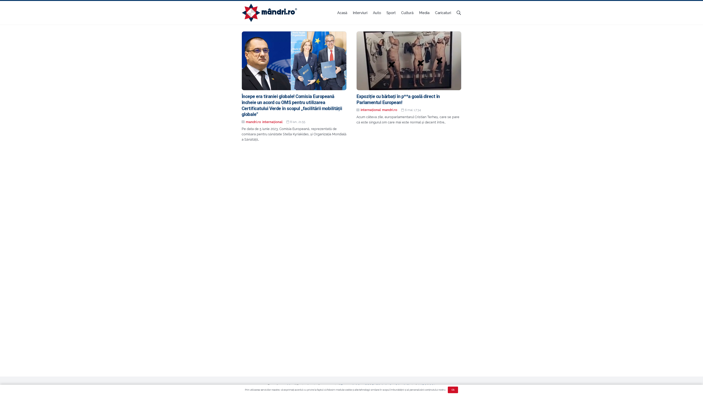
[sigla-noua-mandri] (269, 13)
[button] (459, 13)
